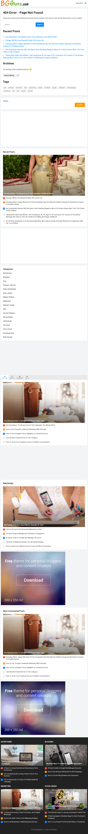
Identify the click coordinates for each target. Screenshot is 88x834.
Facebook (47, 87)
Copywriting (32, 87)
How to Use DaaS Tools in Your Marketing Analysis (21, 818)
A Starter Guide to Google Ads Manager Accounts (23, 538)
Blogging (6, 277)
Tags (27, 378)
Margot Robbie (8, 297)
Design (40, 87)
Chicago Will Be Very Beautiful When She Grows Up (24, 40)
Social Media (8, 317)
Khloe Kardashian (9, 289)
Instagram (62, 87)
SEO (13, 91)
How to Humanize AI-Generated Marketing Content (24, 529)
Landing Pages (71, 87)
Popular (4, 378)
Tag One (23, 91)
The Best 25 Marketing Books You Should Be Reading (24, 542)
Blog (25, 87)
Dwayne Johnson (9, 285)
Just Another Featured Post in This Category (22, 438)
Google (54, 87)
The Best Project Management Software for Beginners (25, 534)
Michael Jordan (8, 305)
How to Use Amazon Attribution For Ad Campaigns (65, 772)
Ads (5, 87)
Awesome (19, 87)
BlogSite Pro (40, 829)
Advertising (7, 273)
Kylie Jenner (7, 293)
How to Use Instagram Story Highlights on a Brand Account (27, 434)
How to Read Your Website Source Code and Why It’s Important (28, 546)
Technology (7, 321)
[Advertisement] (21, 128)
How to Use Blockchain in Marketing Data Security (20, 822)
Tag (18, 91)
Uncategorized (8, 333)
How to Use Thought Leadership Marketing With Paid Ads (26, 429)
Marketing (7, 91)
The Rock (6, 325)
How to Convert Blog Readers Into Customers (63, 775)
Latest (12, 378)
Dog (4, 281)
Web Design (7, 337)
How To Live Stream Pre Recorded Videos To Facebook (66, 822)
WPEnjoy (54, 829)
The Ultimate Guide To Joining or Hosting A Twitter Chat (67, 812)
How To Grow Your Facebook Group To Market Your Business (28, 442)
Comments (19, 378)
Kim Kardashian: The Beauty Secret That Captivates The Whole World (31, 37)
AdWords (11, 87)
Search (5, 101)
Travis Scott (7, 329)
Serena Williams (9, 313)
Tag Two (30, 91)
